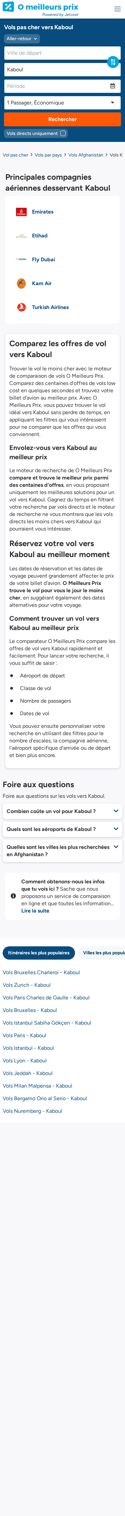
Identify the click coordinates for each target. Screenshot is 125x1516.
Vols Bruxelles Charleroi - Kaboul (41, 972)
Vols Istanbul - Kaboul (28, 1048)
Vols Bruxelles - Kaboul (30, 1010)
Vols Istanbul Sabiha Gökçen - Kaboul (47, 1023)
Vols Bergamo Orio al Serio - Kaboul (45, 1098)
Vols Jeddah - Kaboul (28, 1073)
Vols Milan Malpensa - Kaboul (37, 1086)
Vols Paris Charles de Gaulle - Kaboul (46, 997)
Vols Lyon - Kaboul (25, 1060)
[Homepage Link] (40, 6)
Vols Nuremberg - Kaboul (32, 1111)
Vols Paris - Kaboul (24, 1035)
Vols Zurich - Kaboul (27, 985)
